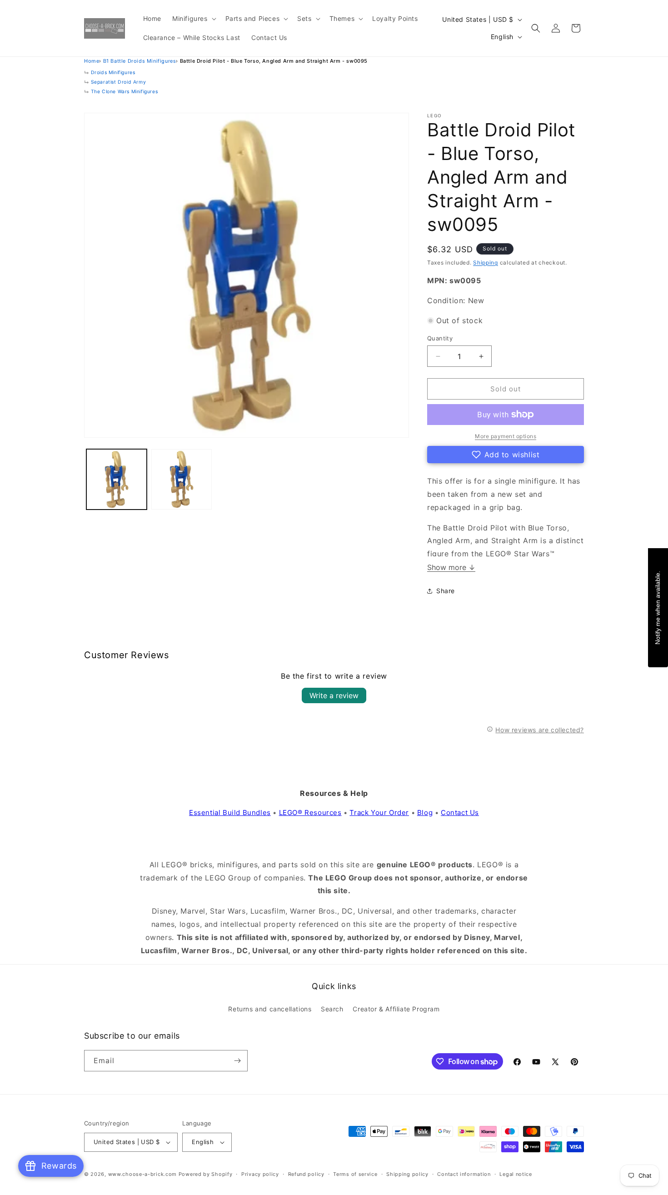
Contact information (463, 1174)
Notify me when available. (657, 607)
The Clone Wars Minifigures (124, 92)
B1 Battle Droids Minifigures (139, 61)
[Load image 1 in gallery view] (116, 479)
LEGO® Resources (310, 812)
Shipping (485, 262)
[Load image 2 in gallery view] (181, 479)
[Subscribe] (237, 1060)
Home (91, 61)
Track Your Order (379, 812)
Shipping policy (407, 1174)
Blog (425, 812)
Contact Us (460, 812)
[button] (193, 18)
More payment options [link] (505, 436)
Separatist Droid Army (118, 82)
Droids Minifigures (113, 72)
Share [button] (445, 591)
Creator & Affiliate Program (396, 1009)
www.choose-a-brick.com (142, 1174)
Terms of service (355, 1174)
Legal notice (515, 1174)
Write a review (334, 695)
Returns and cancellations (269, 1009)
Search (332, 1009)
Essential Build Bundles (230, 812)
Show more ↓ (451, 567)
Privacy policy (260, 1174)
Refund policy (306, 1174)
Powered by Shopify (206, 1174)
